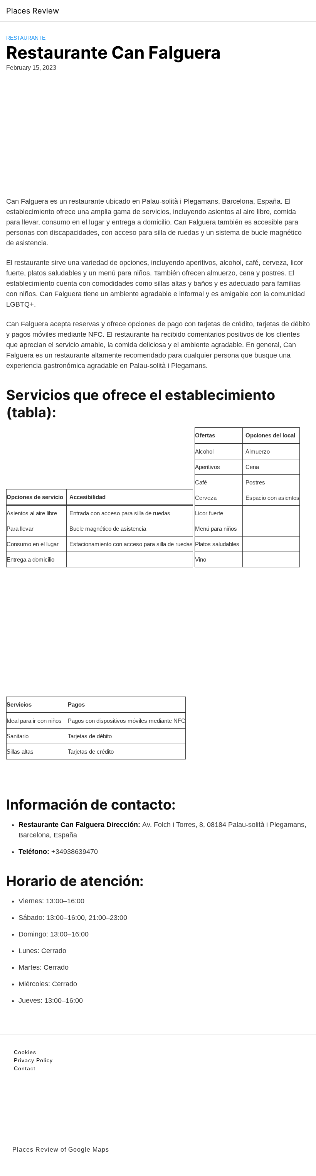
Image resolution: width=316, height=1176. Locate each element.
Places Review (32, 11)
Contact (24, 1068)
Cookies (25, 1052)
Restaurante (25, 38)
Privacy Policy (33, 1060)
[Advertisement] (158, 142)
